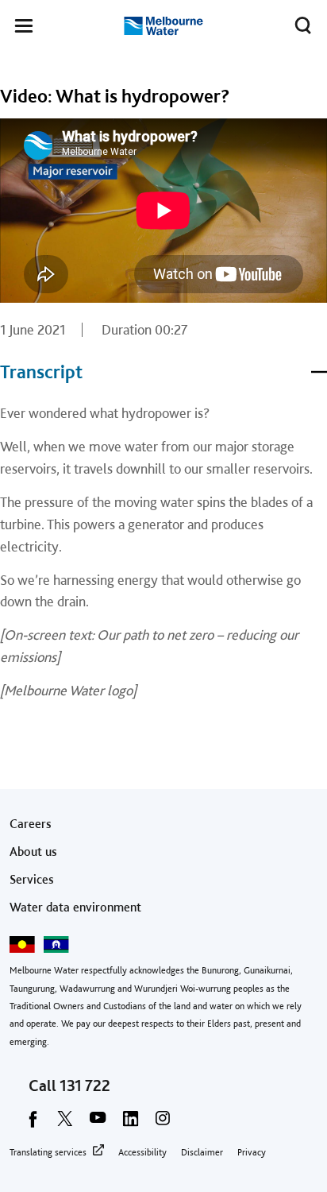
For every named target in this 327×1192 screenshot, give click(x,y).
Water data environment (75, 907)
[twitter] (65, 1123)
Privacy (251, 1152)
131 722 (85, 1085)
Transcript (41, 371)
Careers (31, 823)
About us (33, 851)
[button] (23, 28)
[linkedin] (130, 1123)
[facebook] (32, 1123)
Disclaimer (202, 1152)
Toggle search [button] (303, 25)
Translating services (48, 1152)
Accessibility (142, 1152)
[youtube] (97, 1123)
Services (32, 879)
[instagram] (162, 1123)
